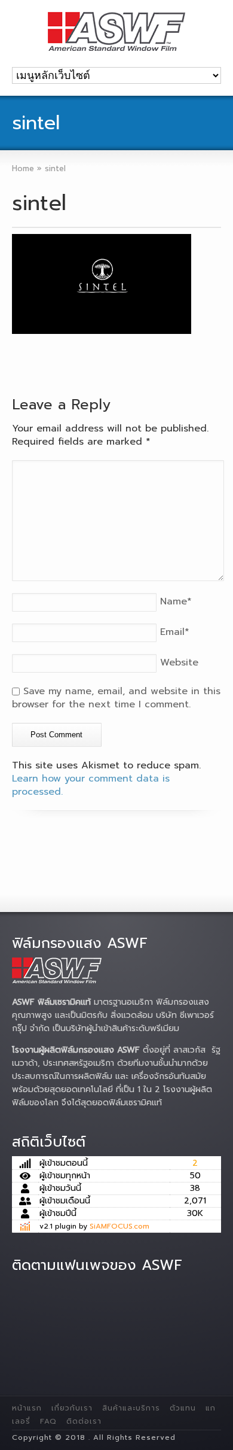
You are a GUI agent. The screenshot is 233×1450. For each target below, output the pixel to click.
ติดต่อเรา (84, 1421)
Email (174, 632)
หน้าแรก (27, 1408)
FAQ (48, 1421)
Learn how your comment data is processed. (91, 785)
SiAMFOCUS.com (119, 1226)
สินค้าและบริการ (131, 1408)
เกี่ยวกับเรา (72, 1408)
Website (179, 662)
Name (176, 601)
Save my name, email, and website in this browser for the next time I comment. (116, 698)
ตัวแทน (183, 1408)
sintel (39, 203)
